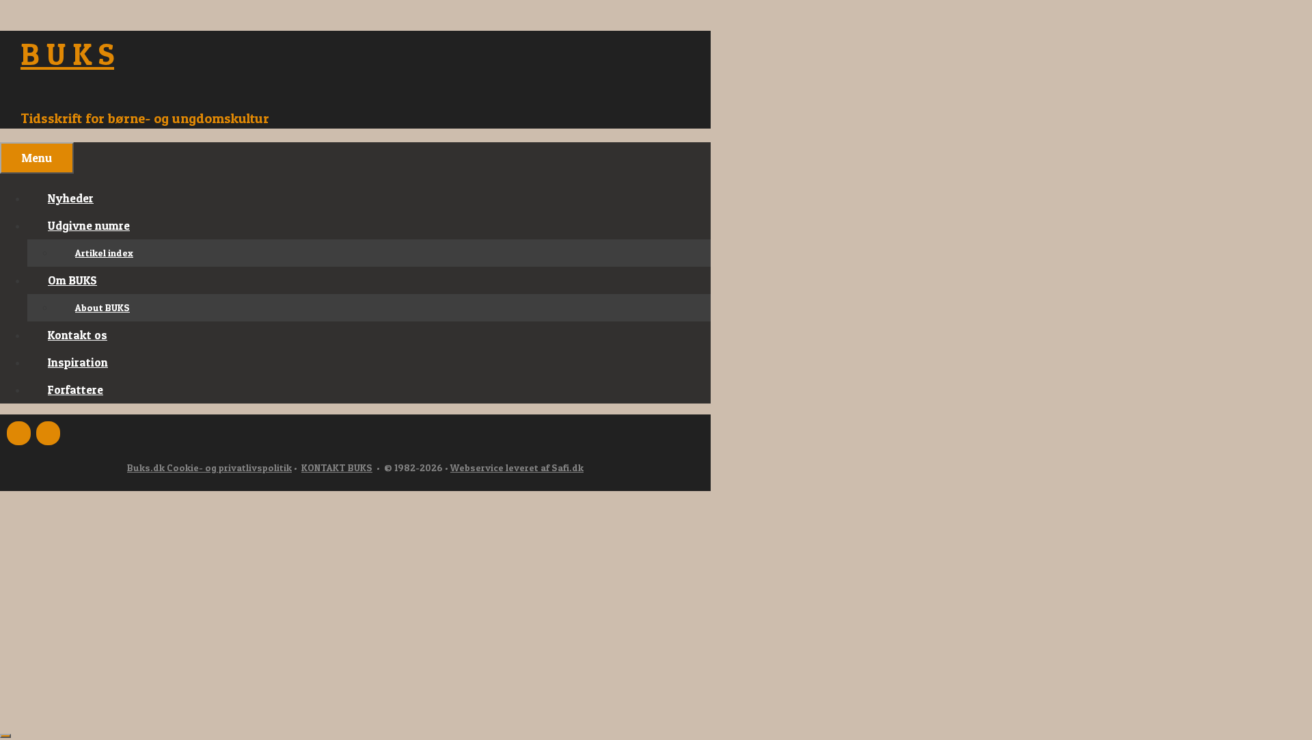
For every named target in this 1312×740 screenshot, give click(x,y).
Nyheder (71, 198)
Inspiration (78, 362)
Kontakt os (77, 335)
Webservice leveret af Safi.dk (517, 467)
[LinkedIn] (48, 433)
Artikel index (104, 253)
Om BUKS (72, 280)
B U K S (67, 53)
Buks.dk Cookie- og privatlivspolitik (209, 467)
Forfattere (75, 389)
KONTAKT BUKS (336, 467)
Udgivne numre (89, 225)
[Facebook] (19, 433)
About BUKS (102, 307)
